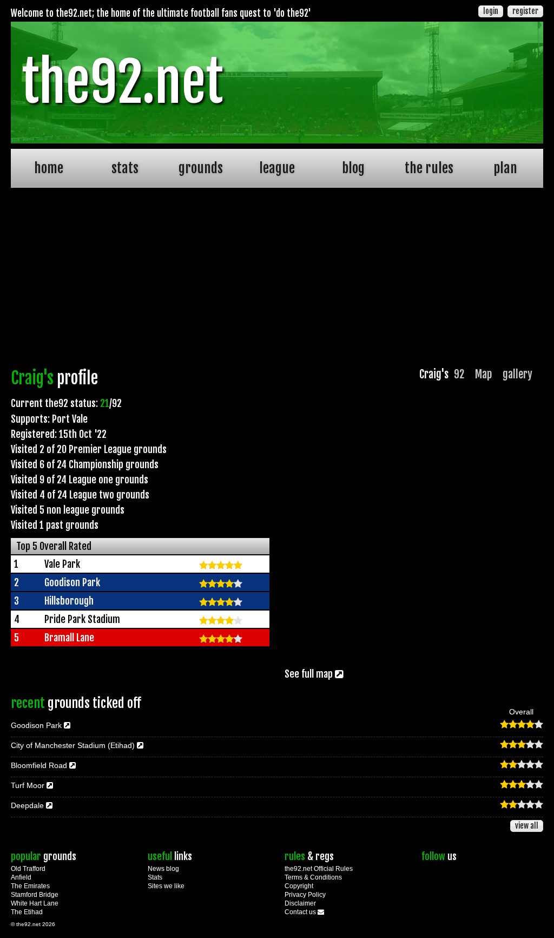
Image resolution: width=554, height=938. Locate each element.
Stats (155, 877)
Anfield (21, 877)
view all (526, 825)
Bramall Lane (69, 638)
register (525, 11)
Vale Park (62, 564)
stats (124, 168)
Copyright (299, 886)
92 (459, 374)
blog (353, 168)
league (277, 168)
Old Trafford (28, 869)
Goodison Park (72, 582)
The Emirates (30, 886)
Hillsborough (69, 601)
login (490, 11)
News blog (163, 869)
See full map (310, 674)
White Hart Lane (34, 903)
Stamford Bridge (34, 894)
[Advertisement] (277, 280)
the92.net (122, 82)
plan (505, 168)
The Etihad (27, 912)
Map (483, 374)
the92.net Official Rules (319, 869)
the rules (429, 168)
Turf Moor (29, 785)
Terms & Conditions (313, 877)
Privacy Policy (305, 894)
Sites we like (166, 886)
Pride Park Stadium (82, 619)
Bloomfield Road (40, 765)
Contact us (301, 912)
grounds (201, 168)
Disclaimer (300, 903)
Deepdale (28, 805)
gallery (517, 374)
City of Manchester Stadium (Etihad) (74, 745)
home (48, 168)
